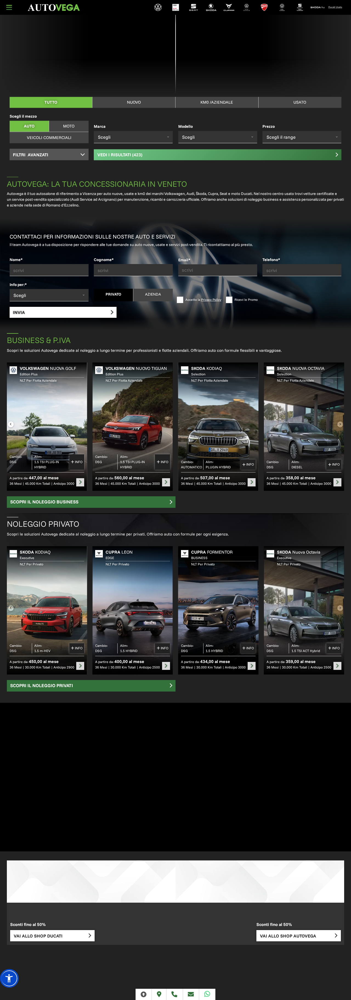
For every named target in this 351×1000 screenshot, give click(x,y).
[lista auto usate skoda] (318, 7)
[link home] (54, 7)
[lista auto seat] (193, 7)
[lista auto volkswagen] (158, 7)
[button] (9, 978)
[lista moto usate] (335, 7)
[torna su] (143, 994)
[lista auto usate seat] (300, 7)
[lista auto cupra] (229, 7)
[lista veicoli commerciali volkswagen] (247, 7)
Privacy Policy (211, 300)
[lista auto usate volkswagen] (282, 7)
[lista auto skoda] (211, 7)
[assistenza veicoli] (176, 7)
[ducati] (264, 7)
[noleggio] (80, 482)
